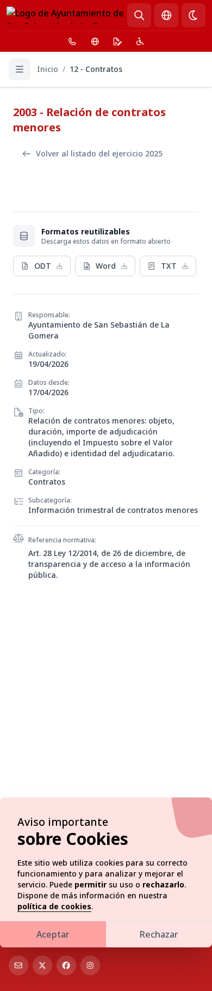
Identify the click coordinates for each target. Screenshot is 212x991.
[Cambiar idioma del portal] (166, 15)
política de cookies (54, 906)
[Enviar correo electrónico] (18, 965)
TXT (169, 266)
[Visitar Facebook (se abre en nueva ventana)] (66, 965)
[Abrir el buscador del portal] (139, 15)
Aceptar (53, 934)
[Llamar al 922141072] (72, 41)
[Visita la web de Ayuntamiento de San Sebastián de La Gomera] (95, 41)
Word (106, 266)
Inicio (47, 69)
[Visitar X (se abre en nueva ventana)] (42, 965)
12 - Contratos (96, 69)
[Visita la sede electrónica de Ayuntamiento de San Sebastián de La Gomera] (117, 41)
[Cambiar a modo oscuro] (193, 15)
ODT (42, 266)
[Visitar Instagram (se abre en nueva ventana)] (90, 965)
